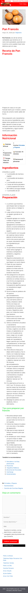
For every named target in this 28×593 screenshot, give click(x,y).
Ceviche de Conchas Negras (13, 488)
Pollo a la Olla (7, 565)
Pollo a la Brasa (8, 556)
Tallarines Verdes (8, 563)
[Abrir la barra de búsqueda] (20, 4)
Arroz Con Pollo (8, 576)
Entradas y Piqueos (10, 483)
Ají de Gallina (7, 573)
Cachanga (10, 472)
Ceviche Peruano (8, 568)
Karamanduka (11, 474)
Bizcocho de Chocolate (17, 1)
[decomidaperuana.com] (6, 4)
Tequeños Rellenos (13, 468)
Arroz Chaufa (7, 571)
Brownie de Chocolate (14, 470)
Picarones (10, 466)
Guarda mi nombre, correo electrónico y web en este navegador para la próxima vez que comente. (14, 533)
